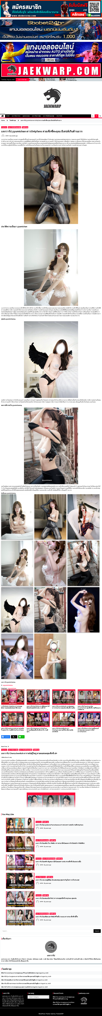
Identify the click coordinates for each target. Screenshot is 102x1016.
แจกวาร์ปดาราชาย (16, 116)
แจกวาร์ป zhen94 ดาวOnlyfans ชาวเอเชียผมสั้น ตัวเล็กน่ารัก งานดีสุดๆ (37, 730)
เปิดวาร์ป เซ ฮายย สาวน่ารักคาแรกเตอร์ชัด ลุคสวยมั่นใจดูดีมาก (55, 79)
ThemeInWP (60, 1014)
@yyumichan (12, 688)
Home (7, 116)
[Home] (2, 116)
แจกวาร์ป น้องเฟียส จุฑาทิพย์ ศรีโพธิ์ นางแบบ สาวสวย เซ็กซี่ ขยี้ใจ (57, 917)
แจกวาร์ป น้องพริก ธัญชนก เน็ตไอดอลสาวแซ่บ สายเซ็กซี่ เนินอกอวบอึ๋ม (58, 861)
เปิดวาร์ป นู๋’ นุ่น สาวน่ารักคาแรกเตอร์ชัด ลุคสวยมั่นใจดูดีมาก (75, 79)
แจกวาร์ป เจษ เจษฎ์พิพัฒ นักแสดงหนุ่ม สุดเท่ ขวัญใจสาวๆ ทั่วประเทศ (57, 880)
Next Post (4, 746)
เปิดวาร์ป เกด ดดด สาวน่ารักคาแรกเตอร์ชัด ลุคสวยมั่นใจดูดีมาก (34, 79)
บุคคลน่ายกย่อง (26, 116)
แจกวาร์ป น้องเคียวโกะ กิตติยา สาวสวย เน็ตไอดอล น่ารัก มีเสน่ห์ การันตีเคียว (60, 843)
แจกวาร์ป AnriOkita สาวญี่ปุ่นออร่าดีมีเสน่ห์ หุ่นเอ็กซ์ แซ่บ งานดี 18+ (38, 707)
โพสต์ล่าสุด (25, 127)
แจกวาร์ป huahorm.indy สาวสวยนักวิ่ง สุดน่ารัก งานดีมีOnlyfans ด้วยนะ (12, 729)
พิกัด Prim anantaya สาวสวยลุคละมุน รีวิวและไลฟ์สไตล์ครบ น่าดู (19, 973)
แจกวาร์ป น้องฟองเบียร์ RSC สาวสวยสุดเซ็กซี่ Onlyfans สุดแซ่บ (56, 898)
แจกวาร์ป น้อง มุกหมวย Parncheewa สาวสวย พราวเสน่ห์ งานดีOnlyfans (59, 825)
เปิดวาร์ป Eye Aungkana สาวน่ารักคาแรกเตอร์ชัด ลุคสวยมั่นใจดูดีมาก (21, 976)
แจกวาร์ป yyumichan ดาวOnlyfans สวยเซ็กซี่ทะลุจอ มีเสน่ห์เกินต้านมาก (41, 131)
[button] (93, 116)
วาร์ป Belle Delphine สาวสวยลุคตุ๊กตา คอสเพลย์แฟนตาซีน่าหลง (11, 707)
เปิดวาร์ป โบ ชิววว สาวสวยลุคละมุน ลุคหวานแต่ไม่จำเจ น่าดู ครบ (19, 987)
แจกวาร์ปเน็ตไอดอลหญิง (48, 116)
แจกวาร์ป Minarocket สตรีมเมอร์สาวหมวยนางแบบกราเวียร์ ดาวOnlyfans (88, 730)
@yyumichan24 (8, 685)
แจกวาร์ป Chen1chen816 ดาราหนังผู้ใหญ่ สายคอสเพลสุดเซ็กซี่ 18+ (29, 753)
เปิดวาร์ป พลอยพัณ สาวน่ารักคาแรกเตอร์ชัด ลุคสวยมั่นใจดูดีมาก (19, 980)
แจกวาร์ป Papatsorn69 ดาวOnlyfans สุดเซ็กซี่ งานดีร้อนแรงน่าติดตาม (89, 707)
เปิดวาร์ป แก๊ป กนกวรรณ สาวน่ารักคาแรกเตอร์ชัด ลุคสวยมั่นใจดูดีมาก (20, 983)
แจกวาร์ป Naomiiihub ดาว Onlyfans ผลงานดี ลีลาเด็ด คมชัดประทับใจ (62, 730)
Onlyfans (59, 116)
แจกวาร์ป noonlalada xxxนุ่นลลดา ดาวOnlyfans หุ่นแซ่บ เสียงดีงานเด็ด (63, 707)
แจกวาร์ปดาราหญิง (36, 116)
